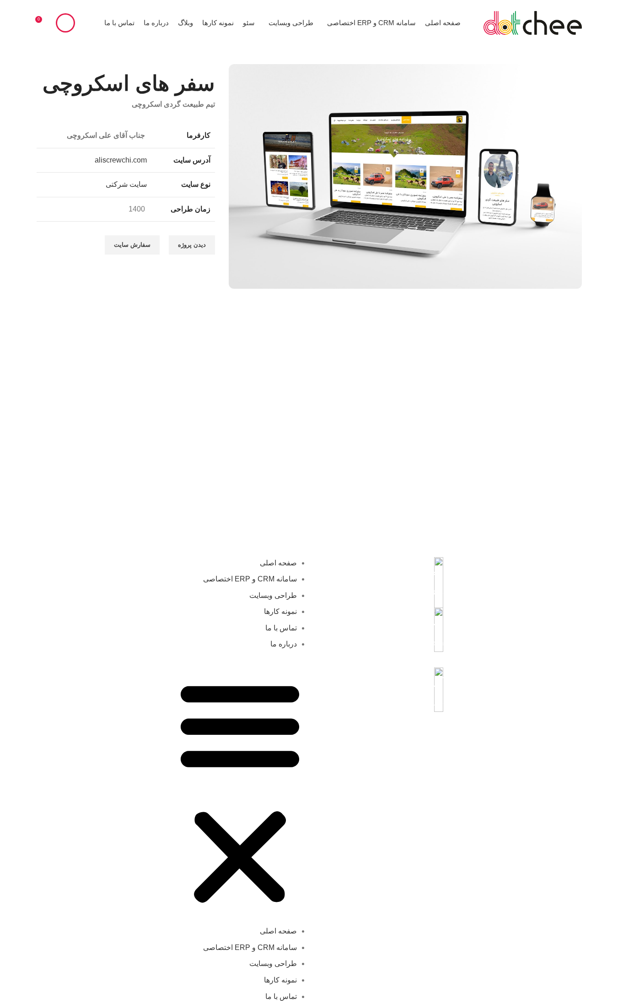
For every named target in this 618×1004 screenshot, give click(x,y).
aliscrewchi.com (121, 159)
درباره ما (283, 644)
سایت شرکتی (126, 184)
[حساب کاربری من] (65, 23)
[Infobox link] (378, 578)
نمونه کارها (280, 611)
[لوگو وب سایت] (533, 22)
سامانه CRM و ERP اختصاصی (250, 579)
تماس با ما (281, 628)
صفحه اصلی (278, 563)
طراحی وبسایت (273, 595)
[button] (240, 792)
